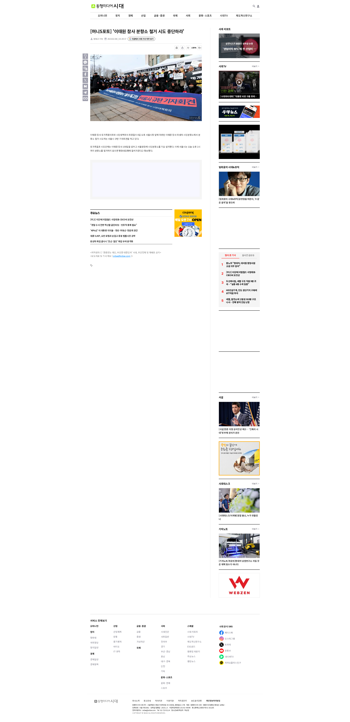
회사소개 (135, 700)
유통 (115, 636)
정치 (117, 15)
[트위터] (85, 80)
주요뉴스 (191, 656)
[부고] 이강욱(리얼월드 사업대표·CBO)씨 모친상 (112, 219)
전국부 (164, 641)
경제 (130, 15)
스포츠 (164, 688)
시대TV (224, 15)
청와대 (93, 637)
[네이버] (85, 86)
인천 (163, 666)
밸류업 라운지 (193, 651)
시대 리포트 (225, 29)
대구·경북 (165, 661)
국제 (175, 15)
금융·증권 (159, 15)
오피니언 (102, 15)
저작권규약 (182, 701)
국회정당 (94, 642)
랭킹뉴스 (191, 661)
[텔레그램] (85, 92)
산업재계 (117, 631)
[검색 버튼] (254, 6)
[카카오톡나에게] (85, 68)
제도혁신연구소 (244, 15)
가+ (199, 47)
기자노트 (223, 529)
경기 (163, 646)
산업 (143, 15)
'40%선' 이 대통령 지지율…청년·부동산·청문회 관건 (114, 230)
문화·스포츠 (205, 15)
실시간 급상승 (248, 255)
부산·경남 (165, 651)
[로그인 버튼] (258, 6)
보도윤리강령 (196, 700)
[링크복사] (85, 98)
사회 (188, 15)
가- (188, 47)
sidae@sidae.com (121, 256)
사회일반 (165, 636)
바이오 (116, 646)
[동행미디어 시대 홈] (107, 6)
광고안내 (147, 700)
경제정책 (94, 664)
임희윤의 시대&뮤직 (229, 167)
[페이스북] (85, 74)
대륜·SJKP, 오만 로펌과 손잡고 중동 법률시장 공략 (112, 235)
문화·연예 (165, 683)
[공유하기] (182, 48)
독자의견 (158, 700)
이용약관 (170, 701)
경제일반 (94, 659)
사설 (221, 397)
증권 (139, 636)
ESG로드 (191, 646)
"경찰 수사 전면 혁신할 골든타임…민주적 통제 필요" (113, 225)
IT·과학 (116, 651)
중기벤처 (117, 641)
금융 (139, 631)
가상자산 (141, 641)
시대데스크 (224, 483)
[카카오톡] (85, 62)
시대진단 (165, 631)
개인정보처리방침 (213, 701)
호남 (163, 656)
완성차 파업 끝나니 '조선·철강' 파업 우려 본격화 (111, 241)
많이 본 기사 (230, 255)
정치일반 (94, 647)
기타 (163, 671)
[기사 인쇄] (176, 48)
